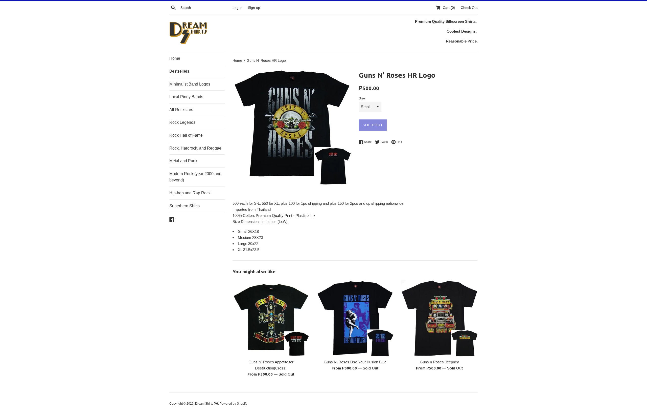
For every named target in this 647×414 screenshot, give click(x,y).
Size (362, 98)
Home (174, 58)
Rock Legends (182, 122)
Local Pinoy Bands (186, 97)
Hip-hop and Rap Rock (190, 193)
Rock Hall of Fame (186, 135)
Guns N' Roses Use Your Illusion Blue (355, 362)
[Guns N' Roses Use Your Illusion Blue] (355, 318)
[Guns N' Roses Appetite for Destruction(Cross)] (271, 318)
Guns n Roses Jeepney (439, 362)
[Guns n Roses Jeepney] (439, 318)
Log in (237, 8)
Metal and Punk (183, 161)
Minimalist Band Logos (189, 84)
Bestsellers (179, 71)
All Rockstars (181, 110)
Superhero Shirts (184, 206)
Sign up (254, 8)
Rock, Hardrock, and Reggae (195, 148)
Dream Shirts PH (206, 403)
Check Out (469, 8)
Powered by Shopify (233, 403)
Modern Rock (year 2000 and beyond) (195, 177)
